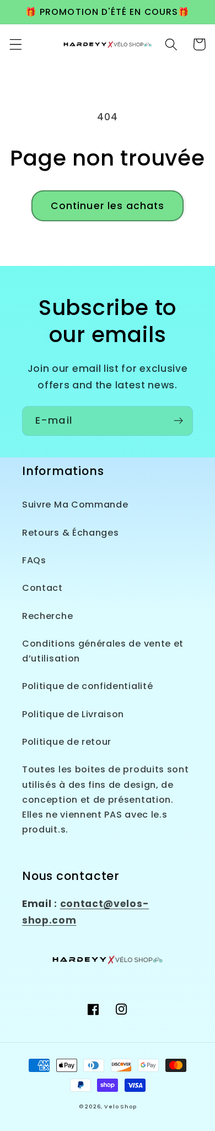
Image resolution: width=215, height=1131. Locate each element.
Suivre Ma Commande (75, 504)
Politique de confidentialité (87, 686)
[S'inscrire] (178, 421)
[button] (16, 44)
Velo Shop (120, 1106)
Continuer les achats (108, 205)
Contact (42, 587)
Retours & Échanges (70, 532)
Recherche (47, 616)
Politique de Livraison (73, 714)
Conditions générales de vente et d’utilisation (103, 651)
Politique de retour (66, 741)
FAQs (34, 560)
